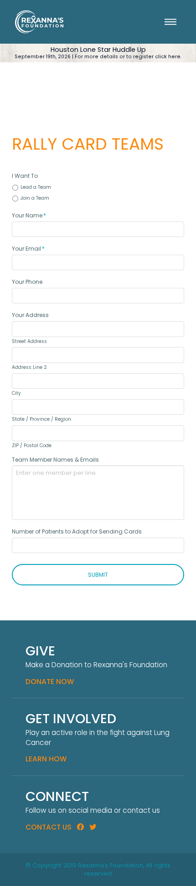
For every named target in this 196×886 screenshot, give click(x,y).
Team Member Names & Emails (55, 459)
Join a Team (35, 198)
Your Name (29, 215)
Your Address (30, 315)
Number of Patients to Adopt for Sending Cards (77, 531)
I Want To (25, 176)
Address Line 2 (29, 367)
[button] (170, 22)
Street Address (29, 341)
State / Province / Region (41, 419)
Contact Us (49, 827)
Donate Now (50, 681)
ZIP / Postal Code (32, 445)
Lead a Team (36, 187)
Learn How (46, 759)
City (16, 393)
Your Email (28, 248)
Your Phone (27, 282)
